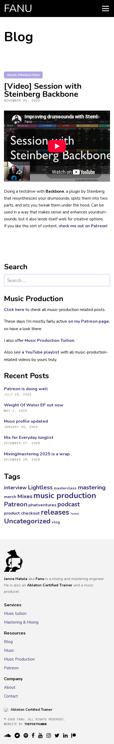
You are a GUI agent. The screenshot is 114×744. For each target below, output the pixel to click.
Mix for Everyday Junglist (29, 437)
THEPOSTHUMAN (35, 724)
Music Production (19, 659)
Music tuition (15, 613)
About (9, 687)
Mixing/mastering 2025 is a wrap (37, 454)
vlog (56, 522)
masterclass (65, 488)
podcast (69, 504)
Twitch (74, 514)
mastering (92, 487)
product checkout (22, 513)
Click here (14, 310)
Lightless (40, 487)
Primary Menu (105, 8)
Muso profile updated (26, 421)
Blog (8, 641)
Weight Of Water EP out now (33, 405)
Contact (11, 696)
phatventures (42, 505)
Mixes (24, 496)
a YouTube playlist (40, 352)
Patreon (15, 504)
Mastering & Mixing (21, 622)
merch (10, 496)
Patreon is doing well (26, 389)
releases (55, 512)
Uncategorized (27, 521)
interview (15, 487)
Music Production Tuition (49, 340)
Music (9, 650)
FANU (18, 8)
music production (23, 75)
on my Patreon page (88, 321)
